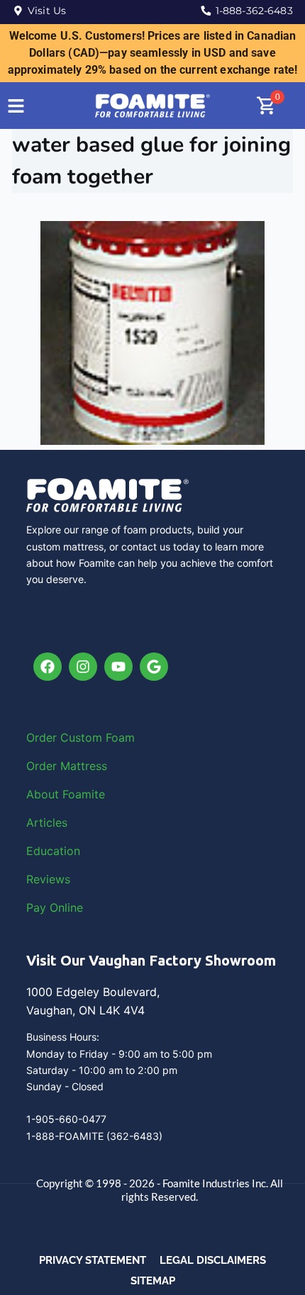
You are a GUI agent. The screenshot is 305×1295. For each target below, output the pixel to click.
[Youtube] (118, 666)
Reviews (48, 879)
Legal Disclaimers (213, 1260)
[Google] (154, 666)
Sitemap (153, 1280)
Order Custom (66, 737)
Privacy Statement (92, 1260)
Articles (46, 822)
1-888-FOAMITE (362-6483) (94, 1136)
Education (53, 851)
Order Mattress (66, 766)
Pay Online (54, 907)
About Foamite (65, 794)
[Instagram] (83, 666)
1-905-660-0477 (66, 1119)
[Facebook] (47, 666)
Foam (120, 737)
